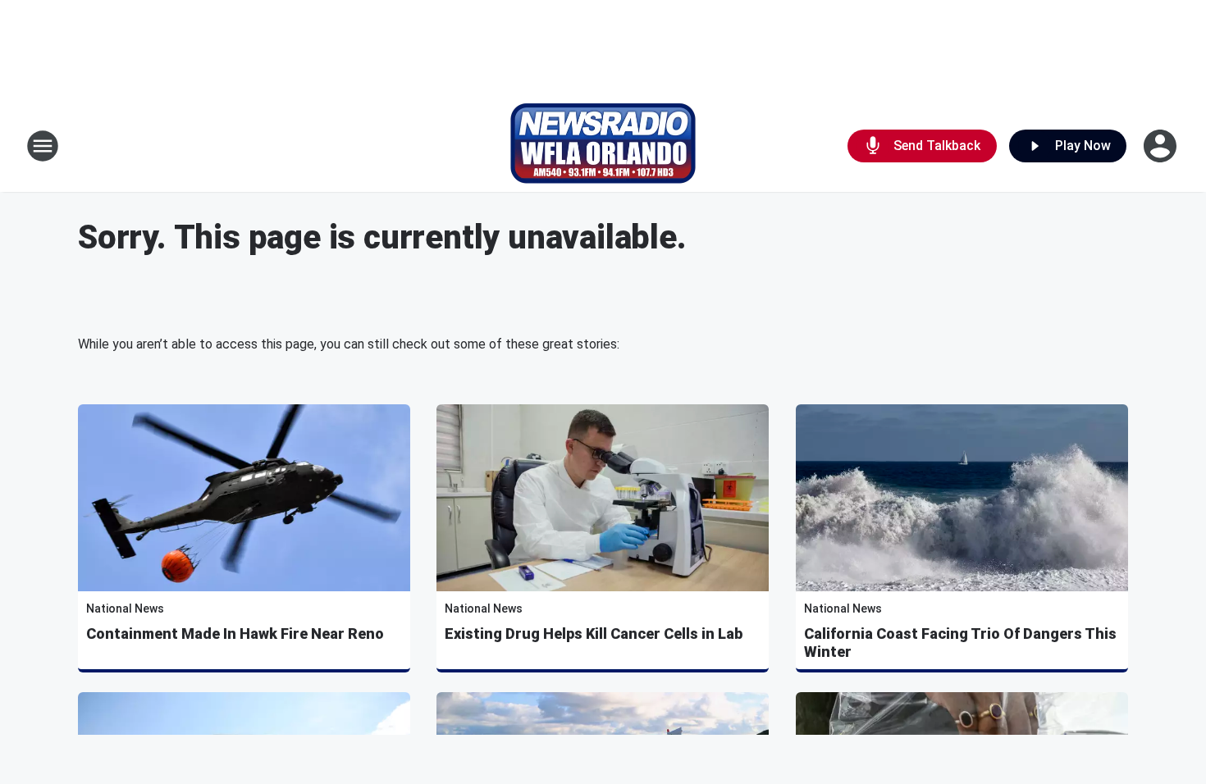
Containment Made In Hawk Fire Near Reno (235, 633)
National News (125, 608)
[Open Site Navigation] (42, 146)
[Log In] (1162, 146)
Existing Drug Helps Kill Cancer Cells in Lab (593, 633)
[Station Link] (603, 146)
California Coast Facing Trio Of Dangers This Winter (960, 642)
